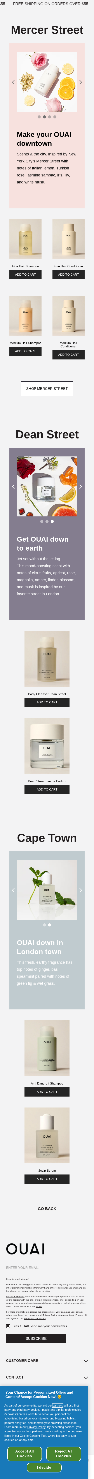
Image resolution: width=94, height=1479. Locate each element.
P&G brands (62, 1288)
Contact (15, 1377)
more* (39, 1306)
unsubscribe (32, 1291)
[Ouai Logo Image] (25, 1253)
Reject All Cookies (63, 1453)
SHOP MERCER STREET (47, 389)
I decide (44, 1467)
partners (58, 1405)
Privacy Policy (50, 1315)
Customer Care (22, 1361)
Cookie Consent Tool (33, 1435)
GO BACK (47, 1208)
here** (21, 1315)
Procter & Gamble (15, 1296)
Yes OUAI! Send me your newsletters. (41, 1326)
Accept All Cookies (24, 1453)
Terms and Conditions (35, 1318)
